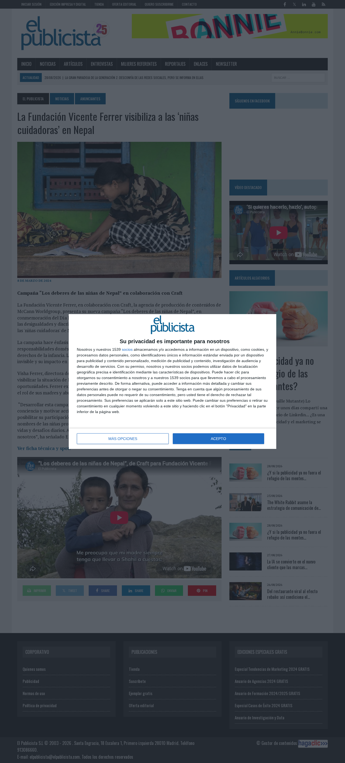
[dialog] (172, 381)
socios (127, 349)
